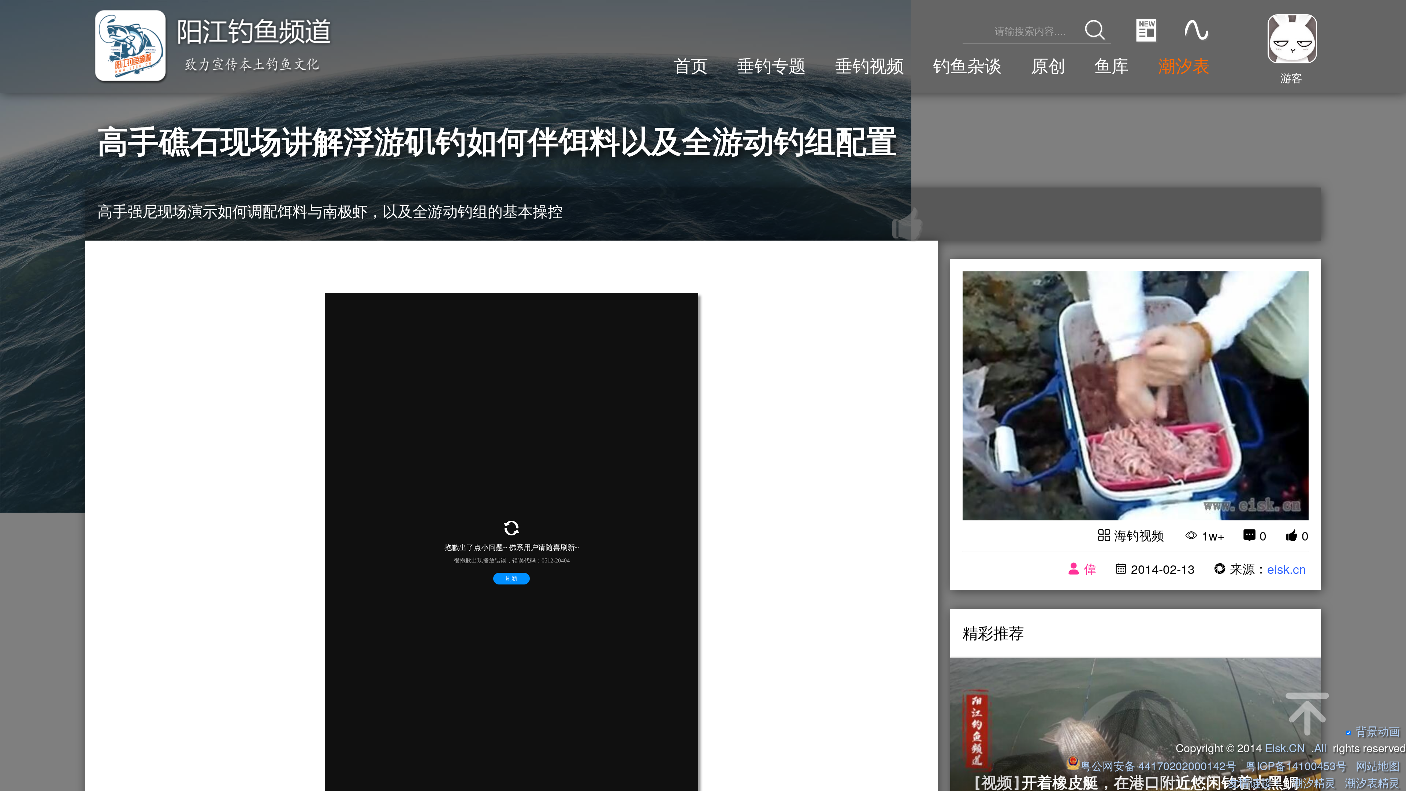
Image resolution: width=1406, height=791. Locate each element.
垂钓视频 (869, 64)
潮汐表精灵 (1372, 782)
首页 (691, 64)
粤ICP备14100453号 (1296, 765)
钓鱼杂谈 (967, 64)
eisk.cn (1286, 569)
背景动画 (1378, 731)
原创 (1048, 64)
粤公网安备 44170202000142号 (1159, 765)
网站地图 (1378, 765)
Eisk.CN (1285, 747)
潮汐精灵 (1314, 782)
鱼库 (1111, 64)
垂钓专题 (771, 64)
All (1320, 747)
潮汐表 (1184, 64)
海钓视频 (1139, 535)
